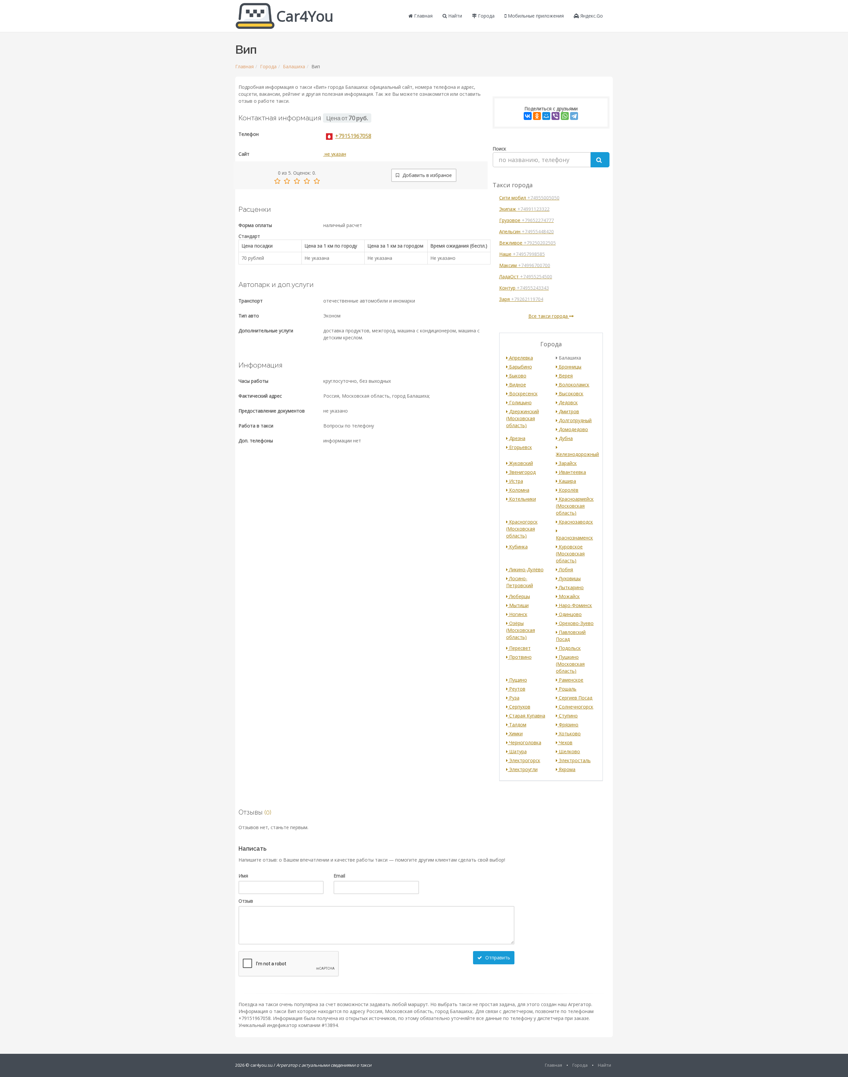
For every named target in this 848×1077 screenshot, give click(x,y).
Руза (513, 698)
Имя (243, 876)
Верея (565, 375)
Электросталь (574, 760)
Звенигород (522, 472)
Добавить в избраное (426, 175)
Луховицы (569, 578)
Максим (524, 265)
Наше (522, 254)
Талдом (517, 724)
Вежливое (527, 243)
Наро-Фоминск (574, 605)
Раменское (570, 680)
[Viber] (555, 116)
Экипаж (524, 209)
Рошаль (566, 689)
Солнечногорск (575, 707)
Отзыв (245, 901)
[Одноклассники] (537, 116)
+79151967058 (353, 136)
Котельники (522, 499)
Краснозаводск (575, 522)
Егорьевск (520, 447)
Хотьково (569, 733)
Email (339, 876)
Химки (515, 733)
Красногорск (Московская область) (522, 529)
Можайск (568, 596)
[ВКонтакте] (528, 116)
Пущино (517, 680)
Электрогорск (524, 760)
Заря (521, 299)
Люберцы (519, 596)
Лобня (565, 569)
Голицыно (520, 402)
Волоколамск (573, 384)
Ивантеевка (571, 472)
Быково (517, 375)
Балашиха (294, 66)
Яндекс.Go (591, 16)
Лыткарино (570, 587)
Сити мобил (529, 198)
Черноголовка (524, 742)
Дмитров (568, 411)
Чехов (564, 742)
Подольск (569, 648)
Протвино (520, 657)
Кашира (566, 481)
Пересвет (519, 648)
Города (486, 16)
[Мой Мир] (546, 116)
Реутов (516, 689)
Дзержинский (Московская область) (522, 418)
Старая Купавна (526, 715)
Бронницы (569, 367)
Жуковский (520, 463)
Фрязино (567, 724)
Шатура (517, 751)
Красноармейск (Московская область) (575, 506)
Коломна (518, 490)
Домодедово (572, 429)
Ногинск (517, 614)
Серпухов (519, 707)
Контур (524, 288)
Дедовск (567, 402)
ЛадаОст (525, 276)
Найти (454, 16)
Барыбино (520, 367)
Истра (515, 481)
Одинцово (569, 614)
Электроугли (523, 769)
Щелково (568, 751)
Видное (517, 384)
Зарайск (567, 463)
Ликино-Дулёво (526, 569)
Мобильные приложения (535, 16)
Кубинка (518, 546)
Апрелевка (520, 358)
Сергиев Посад (574, 698)
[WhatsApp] (565, 116)
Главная (423, 16)
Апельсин (526, 231)
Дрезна (516, 438)
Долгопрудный (574, 420)
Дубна (565, 438)
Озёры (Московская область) (520, 630)
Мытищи (518, 605)
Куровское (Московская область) (570, 553)
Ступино (567, 715)
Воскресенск (523, 393)
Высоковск (570, 393)
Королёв (567, 490)
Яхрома (566, 769)
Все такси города (548, 316)
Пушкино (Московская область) (570, 664)
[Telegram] (574, 116)
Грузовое (526, 220)
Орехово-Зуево (575, 623)
